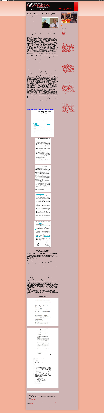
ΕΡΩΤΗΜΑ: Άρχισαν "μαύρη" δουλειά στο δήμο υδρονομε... (68, 62)
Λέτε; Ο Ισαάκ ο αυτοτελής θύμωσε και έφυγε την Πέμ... (68, 43)
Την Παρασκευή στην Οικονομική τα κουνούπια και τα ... (68, 72)
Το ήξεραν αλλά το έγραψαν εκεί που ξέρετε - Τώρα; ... (68, 50)
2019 (62, 30)
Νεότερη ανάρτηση (29, 402)
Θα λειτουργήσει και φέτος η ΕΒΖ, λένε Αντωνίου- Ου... (68, 87)
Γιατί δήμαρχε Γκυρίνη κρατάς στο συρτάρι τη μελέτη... (68, 69)
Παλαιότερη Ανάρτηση (55, 402)
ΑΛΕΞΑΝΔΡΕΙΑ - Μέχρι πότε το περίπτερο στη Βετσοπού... (68, 108)
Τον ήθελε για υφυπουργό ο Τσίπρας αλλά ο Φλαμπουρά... (68, 111)
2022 (62, 29)
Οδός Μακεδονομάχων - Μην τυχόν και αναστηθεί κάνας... (68, 82)
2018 (62, 31)
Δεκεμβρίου (63, 32)
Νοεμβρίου (63, 33)
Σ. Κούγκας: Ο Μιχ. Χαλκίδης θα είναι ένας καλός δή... (68, 110)
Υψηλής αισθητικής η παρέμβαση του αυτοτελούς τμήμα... (68, 91)
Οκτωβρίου (63, 34)
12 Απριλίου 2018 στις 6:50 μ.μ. (32, 399)
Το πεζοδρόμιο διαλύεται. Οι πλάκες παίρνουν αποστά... (68, 109)
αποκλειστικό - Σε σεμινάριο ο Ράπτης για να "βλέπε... (68, 112)
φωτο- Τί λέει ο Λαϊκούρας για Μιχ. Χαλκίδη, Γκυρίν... (68, 71)
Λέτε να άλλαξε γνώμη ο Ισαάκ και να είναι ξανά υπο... (68, 86)
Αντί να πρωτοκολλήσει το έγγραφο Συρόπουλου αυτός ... (68, 89)
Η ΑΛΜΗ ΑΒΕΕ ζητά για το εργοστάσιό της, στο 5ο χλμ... (68, 52)
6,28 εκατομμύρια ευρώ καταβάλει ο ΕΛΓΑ (66, 51)
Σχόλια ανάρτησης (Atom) (33, 403)
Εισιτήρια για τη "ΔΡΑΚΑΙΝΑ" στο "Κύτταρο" (67, 67)
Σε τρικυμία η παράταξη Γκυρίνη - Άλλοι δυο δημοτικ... (68, 64)
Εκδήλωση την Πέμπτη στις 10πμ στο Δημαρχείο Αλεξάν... (68, 90)
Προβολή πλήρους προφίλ (64, 26)
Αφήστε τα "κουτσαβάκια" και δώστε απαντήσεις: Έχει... (68, 104)
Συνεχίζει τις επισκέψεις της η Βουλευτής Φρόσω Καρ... (68, 102)
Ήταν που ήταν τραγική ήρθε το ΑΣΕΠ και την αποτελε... (68, 92)
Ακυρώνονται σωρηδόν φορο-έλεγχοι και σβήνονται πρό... (68, 44)
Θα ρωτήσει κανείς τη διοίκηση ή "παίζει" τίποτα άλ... (67, 70)
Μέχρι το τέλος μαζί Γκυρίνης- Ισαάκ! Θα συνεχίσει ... (67, 93)
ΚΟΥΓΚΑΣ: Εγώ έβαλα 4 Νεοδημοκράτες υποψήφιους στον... (68, 107)
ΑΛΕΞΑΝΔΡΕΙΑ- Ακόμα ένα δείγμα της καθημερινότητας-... (68, 105)
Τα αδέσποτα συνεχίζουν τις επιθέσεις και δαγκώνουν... (68, 113)
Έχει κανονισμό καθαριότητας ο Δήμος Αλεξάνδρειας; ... (68, 83)
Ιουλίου (63, 35)
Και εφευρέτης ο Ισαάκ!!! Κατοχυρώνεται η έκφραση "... (68, 106)
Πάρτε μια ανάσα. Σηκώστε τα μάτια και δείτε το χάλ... (68, 84)
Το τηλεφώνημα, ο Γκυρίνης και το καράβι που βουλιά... (68, 63)
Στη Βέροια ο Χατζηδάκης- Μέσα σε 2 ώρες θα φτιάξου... (68, 88)
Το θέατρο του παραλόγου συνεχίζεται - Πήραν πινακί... (68, 68)
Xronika (63, 25)
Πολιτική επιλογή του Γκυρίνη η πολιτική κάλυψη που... (68, 65)
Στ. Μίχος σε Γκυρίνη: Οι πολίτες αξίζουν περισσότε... (67, 42)
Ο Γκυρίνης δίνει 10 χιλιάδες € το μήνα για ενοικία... (67, 46)
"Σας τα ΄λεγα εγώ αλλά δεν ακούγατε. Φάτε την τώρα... (68, 73)
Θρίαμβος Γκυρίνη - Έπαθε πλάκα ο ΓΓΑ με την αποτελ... (68, 48)
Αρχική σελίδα (42, 402)
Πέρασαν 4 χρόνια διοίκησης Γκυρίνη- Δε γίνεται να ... (68, 53)
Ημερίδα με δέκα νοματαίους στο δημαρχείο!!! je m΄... (68, 85)
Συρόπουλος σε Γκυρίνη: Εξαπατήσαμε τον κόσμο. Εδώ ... (68, 47)
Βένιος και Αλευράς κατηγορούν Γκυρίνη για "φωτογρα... (68, 45)
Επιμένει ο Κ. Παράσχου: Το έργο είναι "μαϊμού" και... (68, 49)
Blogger (54, 407)
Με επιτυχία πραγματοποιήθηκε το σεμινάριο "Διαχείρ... (68, 66)
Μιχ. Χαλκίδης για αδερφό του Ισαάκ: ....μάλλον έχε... (67, 103)
